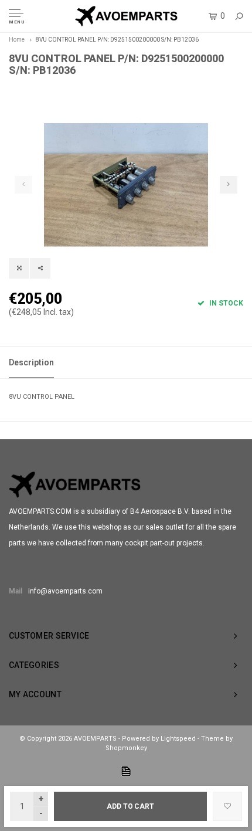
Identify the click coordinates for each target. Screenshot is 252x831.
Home (17, 39)
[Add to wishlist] (227, 806)
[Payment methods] (126, 771)
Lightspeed (178, 738)
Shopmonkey (126, 748)
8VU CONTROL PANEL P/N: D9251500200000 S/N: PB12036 (117, 39)
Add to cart (130, 806)
